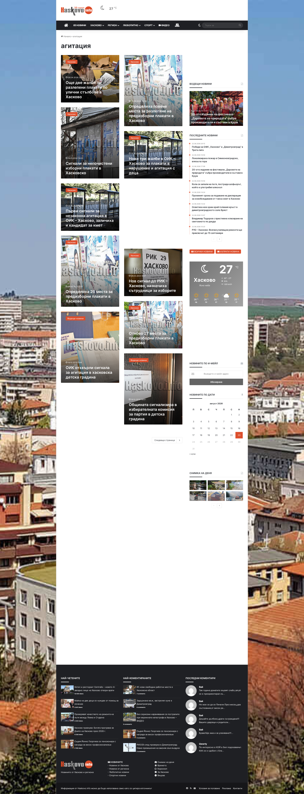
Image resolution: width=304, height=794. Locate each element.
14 (224, 428)
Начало (67, 36)
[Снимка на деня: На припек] (216, 485)
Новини (81, 25)
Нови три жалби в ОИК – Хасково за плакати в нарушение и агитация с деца (152, 165)
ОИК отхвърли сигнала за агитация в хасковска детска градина (89, 372)
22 (231, 435)
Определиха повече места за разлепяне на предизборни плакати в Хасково (151, 113)
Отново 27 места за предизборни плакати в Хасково (151, 338)
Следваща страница (164, 440)
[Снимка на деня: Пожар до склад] (234, 496)
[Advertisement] (153, 215)
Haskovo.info (84, 788)
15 (231, 428)
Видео (165, 25)
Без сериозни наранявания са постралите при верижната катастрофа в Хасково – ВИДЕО (158, 717)
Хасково (96, 25)
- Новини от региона (118, 768)
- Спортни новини (117, 775)
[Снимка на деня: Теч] (198, 485)
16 (239, 428)
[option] (216, 108)
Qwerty (203, 743)
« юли (193, 454)
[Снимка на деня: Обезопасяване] (198, 496)
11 (201, 428)
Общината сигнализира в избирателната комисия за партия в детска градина (153, 411)
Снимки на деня (165, 762)
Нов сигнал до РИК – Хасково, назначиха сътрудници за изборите (152, 286)
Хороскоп (162, 768)
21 (224, 435)
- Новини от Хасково (118, 765)
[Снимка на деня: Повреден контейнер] (234, 485)
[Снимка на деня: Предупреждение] (216, 496)
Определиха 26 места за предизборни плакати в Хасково (89, 296)
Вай (201, 687)
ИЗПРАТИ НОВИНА (229, 251)
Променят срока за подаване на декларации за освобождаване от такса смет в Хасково (215, 118)
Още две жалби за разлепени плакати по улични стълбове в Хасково (87, 89)
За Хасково (163, 772)
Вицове (161, 775)
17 (193, 435)
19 (209, 435)
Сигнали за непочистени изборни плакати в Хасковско (89, 168)
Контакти (237, 788)
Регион (112, 25)
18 (201, 435)
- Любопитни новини (118, 772)
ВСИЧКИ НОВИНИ (203, 251)
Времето (162, 765)
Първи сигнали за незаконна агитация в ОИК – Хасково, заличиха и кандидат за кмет (90, 218)
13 (216, 428)
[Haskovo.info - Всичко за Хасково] (76, 10)
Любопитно (130, 25)
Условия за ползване (209, 788)
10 (193, 428)
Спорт (148, 25)
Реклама (226, 788)
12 (209, 428)
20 (216, 435)
